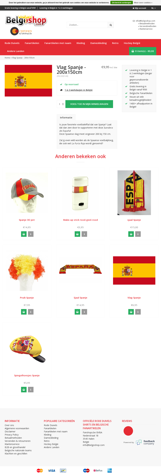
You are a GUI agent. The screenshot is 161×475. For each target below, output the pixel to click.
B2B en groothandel (15, 447)
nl (152, 8)
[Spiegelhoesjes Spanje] (27, 348)
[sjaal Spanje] (134, 192)
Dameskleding (98, 43)
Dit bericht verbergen (121, 3)
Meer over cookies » (143, 3)
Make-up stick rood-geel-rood (80, 219)
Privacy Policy (12, 434)
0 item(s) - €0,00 (144, 51)
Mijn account (140, 8)
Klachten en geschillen (16, 453)
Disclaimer (10, 431)
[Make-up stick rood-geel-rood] (80, 192)
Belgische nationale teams (18, 450)
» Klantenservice (145, 29)
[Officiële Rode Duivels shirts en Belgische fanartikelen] (26, 19)
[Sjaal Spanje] (80, 270)
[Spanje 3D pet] (27, 192)
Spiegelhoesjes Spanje (27, 375)
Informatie (66, 117)
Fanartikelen (32, 43)
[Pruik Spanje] (27, 270)
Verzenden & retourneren (18, 440)
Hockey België (132, 43)
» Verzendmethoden (147, 26)
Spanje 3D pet (27, 219)
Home (7, 57)
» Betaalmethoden (146, 23)
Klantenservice (12, 444)
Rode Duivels (12, 43)
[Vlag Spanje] (134, 270)
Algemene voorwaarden (17, 428)
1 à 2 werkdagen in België (78, 89)
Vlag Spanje (134, 297)
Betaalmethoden (13, 437)
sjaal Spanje (134, 219)
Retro (115, 43)
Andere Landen (15, 51)
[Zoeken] (111, 25)
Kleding (81, 43)
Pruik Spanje (27, 297)
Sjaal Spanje (80, 297)
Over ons (9, 425)
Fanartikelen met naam (57, 43)
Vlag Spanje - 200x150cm (23, 57)
